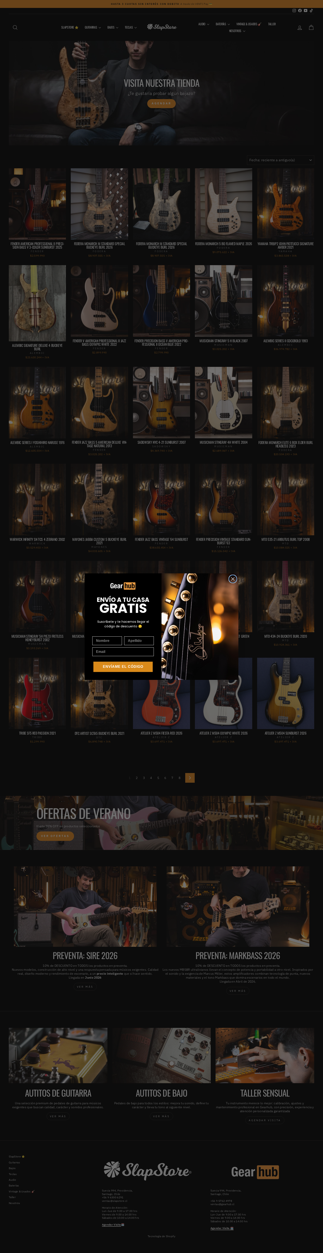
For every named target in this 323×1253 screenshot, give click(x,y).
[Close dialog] (233, 579)
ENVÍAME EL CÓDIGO (123, 666)
